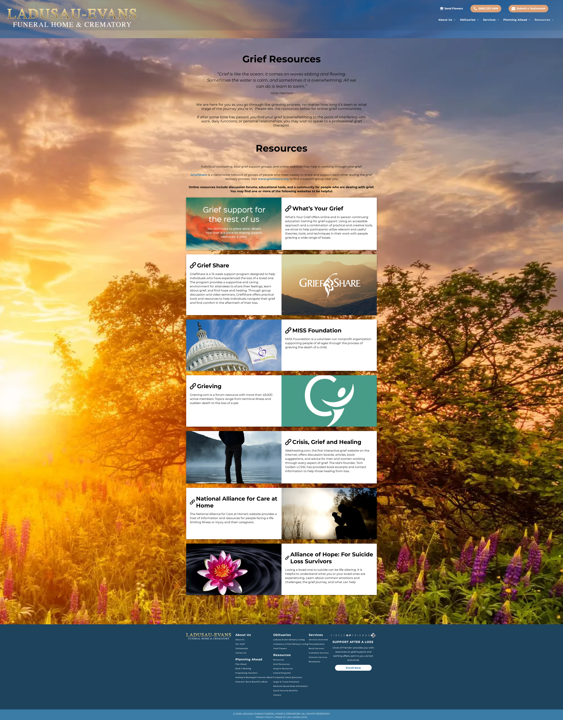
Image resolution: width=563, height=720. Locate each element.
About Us (240, 639)
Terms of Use (283, 717)
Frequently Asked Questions (287, 677)
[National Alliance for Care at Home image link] (329, 513)
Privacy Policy (264, 717)
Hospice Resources (283, 668)
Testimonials (241, 648)
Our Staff (240, 644)
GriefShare (199, 175)
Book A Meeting (243, 668)
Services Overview (318, 639)
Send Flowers (280, 648)
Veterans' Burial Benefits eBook (251, 681)
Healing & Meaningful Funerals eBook (254, 677)
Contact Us (240, 652)
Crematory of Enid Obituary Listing (290, 644)
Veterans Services (318, 657)
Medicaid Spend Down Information (290, 686)
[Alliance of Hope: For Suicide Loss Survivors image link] (234, 569)
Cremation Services (319, 652)
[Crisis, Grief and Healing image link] (234, 457)
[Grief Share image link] (329, 284)
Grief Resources (281, 664)
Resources (278, 659)
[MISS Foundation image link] (234, 345)
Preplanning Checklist (246, 673)
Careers (277, 695)
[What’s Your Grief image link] (234, 224)
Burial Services (316, 648)
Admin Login (299, 717)
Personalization (317, 644)
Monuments (314, 661)
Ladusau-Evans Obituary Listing (289, 639)
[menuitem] (447, 19)
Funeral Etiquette (282, 673)
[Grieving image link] (329, 401)
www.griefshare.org (273, 179)
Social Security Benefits (285, 690)
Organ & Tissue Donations (286, 681)
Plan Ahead (241, 664)
